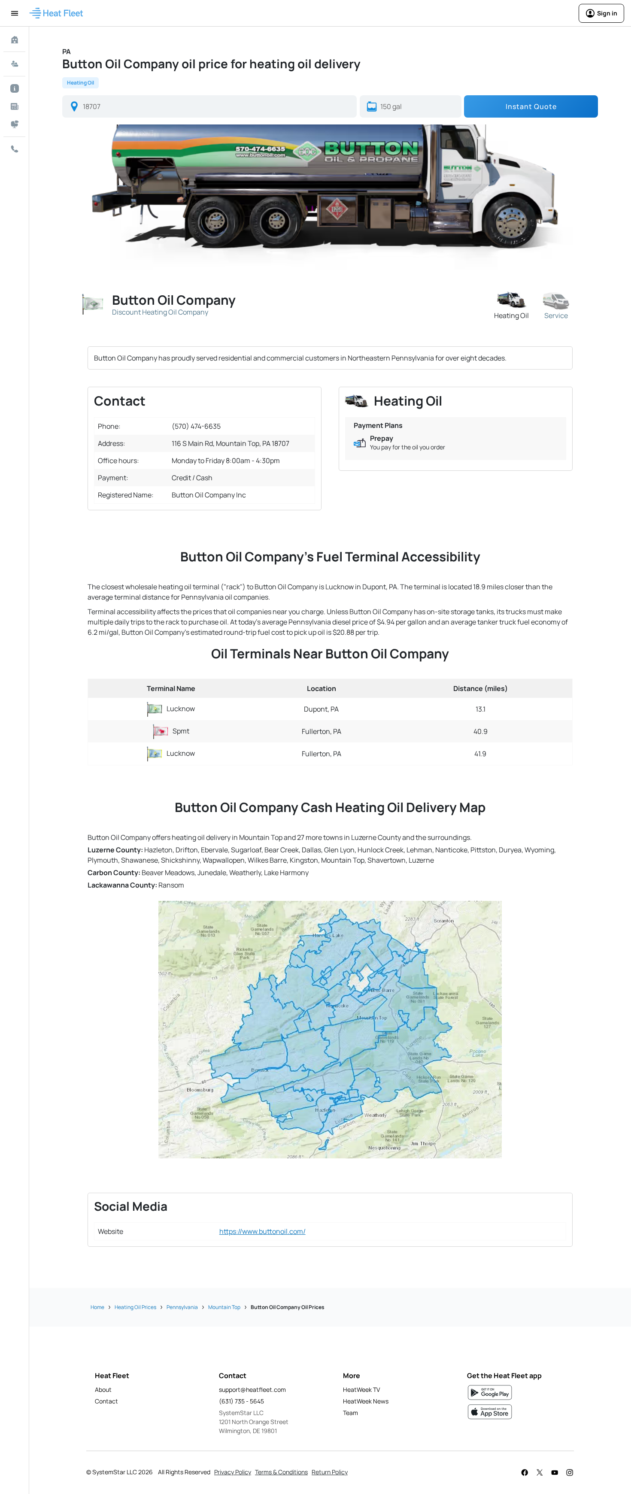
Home (97, 1307)
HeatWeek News (365, 1401)
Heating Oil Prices (135, 1307)
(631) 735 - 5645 (241, 1401)
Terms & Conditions (281, 1472)
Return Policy (330, 1472)
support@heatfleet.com (252, 1389)
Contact (106, 1401)
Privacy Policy (232, 1472)
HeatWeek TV (361, 1389)
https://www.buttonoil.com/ (262, 1231)
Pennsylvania (182, 1307)
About (103, 1389)
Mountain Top (224, 1307)
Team (350, 1413)
